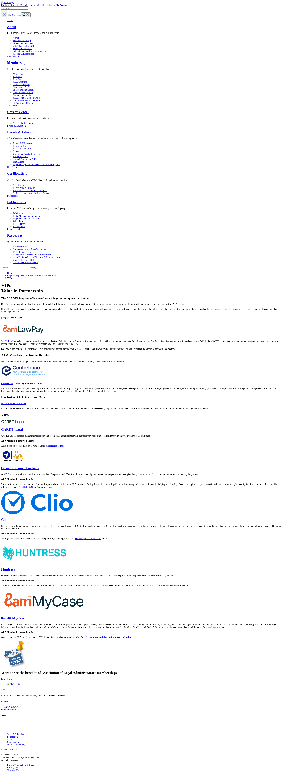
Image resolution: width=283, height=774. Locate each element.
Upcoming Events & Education (27, 154)
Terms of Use (13, 770)
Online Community (22, 95)
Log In (52, 5)
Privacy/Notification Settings (20, 765)
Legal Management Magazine (27, 216)
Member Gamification (23, 92)
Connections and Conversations (27, 100)
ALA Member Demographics (26, 97)
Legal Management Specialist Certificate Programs (36, 164)
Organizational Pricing (23, 103)
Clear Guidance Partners (20, 468)
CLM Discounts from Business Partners (31, 193)
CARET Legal (12, 429)
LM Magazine (23, 5)
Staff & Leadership (22, 40)
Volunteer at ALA (21, 87)
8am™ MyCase (12, 618)
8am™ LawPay (8, 341)
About (16, 38)
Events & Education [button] (16, 126)
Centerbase (7, 383)
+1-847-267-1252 (9, 707)
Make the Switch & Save (13, 403)
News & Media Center (23, 46)
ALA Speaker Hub (22, 148)
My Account (62, 5)
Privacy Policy (14, 767)
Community (35, 5)
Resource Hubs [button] (14, 229)
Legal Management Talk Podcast (28, 218)
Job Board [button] (12, 105)
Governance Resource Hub (25, 262)
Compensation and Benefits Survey (29, 249)
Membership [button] (13, 56)
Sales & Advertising (16, 734)
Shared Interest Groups (23, 90)
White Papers (19, 221)
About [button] (10, 20)
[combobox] (14, 8)
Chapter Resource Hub (23, 260)
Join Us (44, 5)
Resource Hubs (20, 246)
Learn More (6, 679)
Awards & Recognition (23, 53)
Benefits (17, 79)
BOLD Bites (19, 224)
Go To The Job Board (23, 123)
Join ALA (17, 76)
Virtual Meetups (20, 156)
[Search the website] (30, 8)
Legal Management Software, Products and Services (31, 275)
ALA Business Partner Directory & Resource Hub (36, 257)
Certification (18, 185)
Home (10, 273)
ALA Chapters (20, 82)
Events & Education (22, 143)
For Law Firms (8, 5)
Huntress (8, 569)
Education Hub (20, 146)
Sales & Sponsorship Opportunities (29, 51)
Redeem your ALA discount (88, 538)
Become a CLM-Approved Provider (30, 190)
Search (31, 267)
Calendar (17, 151)
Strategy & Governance (24, 43)
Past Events (18, 162)
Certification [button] (13, 167)
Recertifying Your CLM (24, 188)
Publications (19, 213)
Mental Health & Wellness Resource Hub (32, 254)
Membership (19, 74)
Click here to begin (166, 585)
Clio (4, 520)
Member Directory (21, 84)
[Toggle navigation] (4, 13)
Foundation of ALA (22, 48)
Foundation (12, 736)
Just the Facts (19, 226)
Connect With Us (9, 749)
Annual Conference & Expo (26, 159)
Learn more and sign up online (110, 361)
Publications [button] (12, 196)
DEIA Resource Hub (23, 252)
